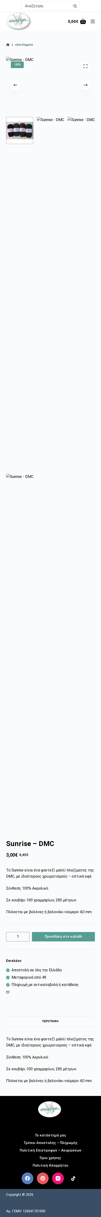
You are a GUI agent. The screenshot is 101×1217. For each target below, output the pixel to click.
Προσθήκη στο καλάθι (63, 936)
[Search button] (75, 5)
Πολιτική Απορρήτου (50, 1165)
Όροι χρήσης (50, 1158)
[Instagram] (58, 1178)
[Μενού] (93, 21)
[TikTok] (73, 1178)
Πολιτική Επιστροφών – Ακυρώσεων (50, 1150)
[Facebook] (27, 1178)
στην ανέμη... (50, 1123)
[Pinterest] (43, 1178)
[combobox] (46, 6)
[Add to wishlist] (7, 992)
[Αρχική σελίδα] (8, 45)
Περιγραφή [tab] (50, 1021)
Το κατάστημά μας (50, 1135)
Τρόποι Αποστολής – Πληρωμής (50, 1143)
